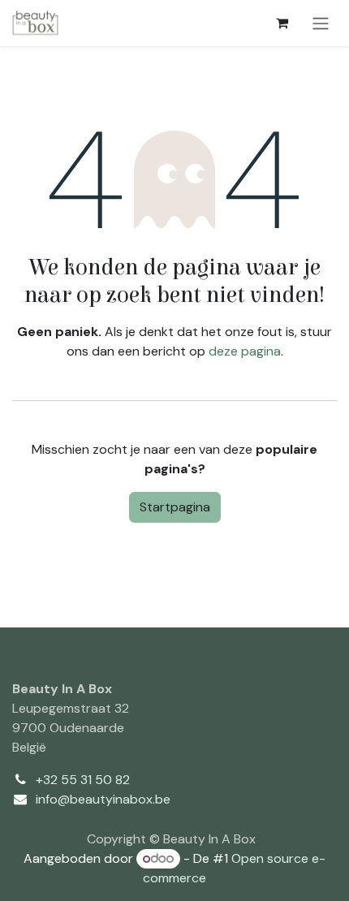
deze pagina (245, 351)
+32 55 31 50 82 (83, 779)
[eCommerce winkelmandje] (281, 22)
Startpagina (175, 506)
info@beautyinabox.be (103, 799)
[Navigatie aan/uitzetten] (320, 23)
